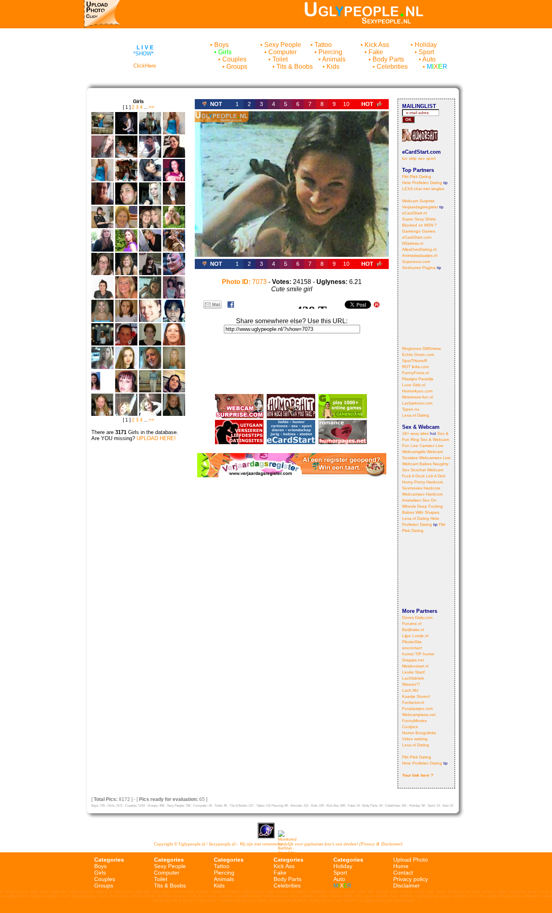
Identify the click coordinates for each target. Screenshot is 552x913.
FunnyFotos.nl (415, 373)
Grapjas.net (413, 660)
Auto (429, 59)
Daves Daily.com (417, 617)
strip (413, 158)
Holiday (426, 44)
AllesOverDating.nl (419, 249)
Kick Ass (376, 44)
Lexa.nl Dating (415, 415)
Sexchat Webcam (427, 470)
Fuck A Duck (413, 476)
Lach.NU (410, 690)
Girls (225, 52)
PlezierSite (412, 642)
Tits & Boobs (294, 66)
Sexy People (282, 44)
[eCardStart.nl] (291, 441)
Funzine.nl (411, 623)
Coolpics (410, 726)
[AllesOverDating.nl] (239, 441)
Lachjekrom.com (417, 403)
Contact (403, 872)
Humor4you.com (417, 391)
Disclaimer (406, 885)
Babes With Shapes (420, 512)
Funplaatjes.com (417, 708)
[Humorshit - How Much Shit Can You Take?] (291, 416)
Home (401, 866)
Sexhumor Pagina (419, 267)
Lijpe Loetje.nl (415, 635)
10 (346, 104)
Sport (426, 52)
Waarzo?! (411, 684)
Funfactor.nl (413, 702)
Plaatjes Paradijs (417, 379)
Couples (234, 59)
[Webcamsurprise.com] (239, 416)
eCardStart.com (416, 237)
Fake (376, 52)
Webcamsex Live (435, 457)
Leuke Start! (413, 672)
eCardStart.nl (414, 213)
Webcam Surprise (418, 201)
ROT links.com (415, 366)
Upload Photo (410, 859)
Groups (236, 66)
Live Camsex (422, 445)
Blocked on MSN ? (419, 225)
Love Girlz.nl (413, 385)
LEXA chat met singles (423, 188)
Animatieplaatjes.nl (419, 255)
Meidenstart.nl (415, 666)
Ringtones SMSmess (421, 348)
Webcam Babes (417, 464)
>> (151, 107)
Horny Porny (413, 482)
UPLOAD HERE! (156, 438)
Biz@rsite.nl (413, 629)
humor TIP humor (418, 654)
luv (404, 158)
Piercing (330, 52)
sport (431, 158)
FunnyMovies (414, 720)
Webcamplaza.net (419, 714)
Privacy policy (410, 879)
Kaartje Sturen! (416, 696)
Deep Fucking (430, 506)
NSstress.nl (412, 243)
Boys (221, 44)
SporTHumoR (414, 360)
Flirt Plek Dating (416, 176)
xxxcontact (412, 648)
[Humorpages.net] (342, 441)
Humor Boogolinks (419, 733)
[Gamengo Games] (342, 416)
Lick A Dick (435, 476)
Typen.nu (410, 409)
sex (421, 158)
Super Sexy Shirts (419, 219)
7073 (244, 281)
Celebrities (392, 66)
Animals (334, 59)
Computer (282, 52)
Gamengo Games (418, 231)
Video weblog (415, 739)
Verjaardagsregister (420, 207)
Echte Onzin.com (418, 354)
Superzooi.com (416, 261)
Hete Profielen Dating (422, 182)
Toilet (280, 59)
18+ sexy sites (415, 433)
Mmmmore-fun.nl (417, 397)
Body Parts (388, 59)
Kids (333, 66)
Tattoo (323, 44)
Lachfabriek (413, 678)
